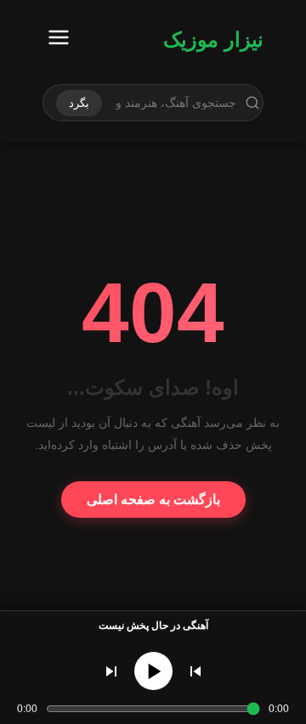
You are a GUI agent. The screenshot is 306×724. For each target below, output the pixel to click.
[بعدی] (111, 671)
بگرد (79, 103)
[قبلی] (195, 671)
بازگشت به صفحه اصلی (153, 499)
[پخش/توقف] (153, 671)
